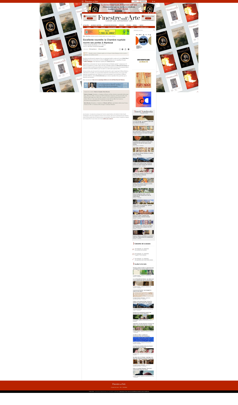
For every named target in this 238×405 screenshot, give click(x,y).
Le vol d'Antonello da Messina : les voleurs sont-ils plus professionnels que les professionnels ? (143, 279)
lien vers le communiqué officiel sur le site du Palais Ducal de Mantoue (109, 80)
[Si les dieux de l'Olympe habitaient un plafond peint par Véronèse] (143, 149)
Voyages (128, 25)
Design (135, 25)
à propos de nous (112, 12)
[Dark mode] (128, 49)
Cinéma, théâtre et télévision (143, 27)
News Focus (90, 46)
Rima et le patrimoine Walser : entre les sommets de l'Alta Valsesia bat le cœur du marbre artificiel (142, 195)
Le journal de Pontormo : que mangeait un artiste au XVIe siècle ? (142, 291)
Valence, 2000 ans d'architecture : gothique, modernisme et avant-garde (142, 206)
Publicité (132, 12)
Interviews (103, 27)
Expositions (96, 27)
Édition (126, 27)
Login (135, 1)
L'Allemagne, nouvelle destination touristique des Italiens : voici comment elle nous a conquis (143, 324)
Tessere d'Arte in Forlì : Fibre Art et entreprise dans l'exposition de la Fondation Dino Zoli (143, 226)
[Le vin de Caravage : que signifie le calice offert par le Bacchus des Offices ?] (143, 118)
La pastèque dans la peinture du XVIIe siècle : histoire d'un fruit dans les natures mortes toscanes (143, 143)
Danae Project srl (122, 391)
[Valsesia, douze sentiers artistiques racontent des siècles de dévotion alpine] (143, 180)
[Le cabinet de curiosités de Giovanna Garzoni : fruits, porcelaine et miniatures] (143, 170)
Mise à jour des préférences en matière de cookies (136, 391)
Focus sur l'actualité (112, 27)
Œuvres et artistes (96, 25)
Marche (132, 27)
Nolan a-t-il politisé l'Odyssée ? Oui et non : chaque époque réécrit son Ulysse (142, 369)
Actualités (86, 25)
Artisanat (121, 27)
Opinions (121, 25)
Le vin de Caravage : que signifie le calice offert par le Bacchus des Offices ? (143, 122)
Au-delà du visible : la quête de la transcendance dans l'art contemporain (141, 335)
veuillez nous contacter (108, 118)
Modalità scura (146, 391)
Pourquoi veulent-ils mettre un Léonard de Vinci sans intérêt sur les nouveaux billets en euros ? (143, 268)
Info (127, 12)
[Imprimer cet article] (122, 49)
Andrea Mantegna (88, 61)
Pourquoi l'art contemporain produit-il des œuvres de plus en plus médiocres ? (142, 313)
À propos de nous (115, 387)
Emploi (141, 25)
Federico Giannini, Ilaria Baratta (90, 45)
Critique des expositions (110, 25)
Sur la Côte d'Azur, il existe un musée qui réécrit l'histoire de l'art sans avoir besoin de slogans (143, 132)
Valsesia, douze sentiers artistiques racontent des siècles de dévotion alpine (142, 184)
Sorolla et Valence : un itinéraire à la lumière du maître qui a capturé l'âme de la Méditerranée (143, 236)
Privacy (126, 391)
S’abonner (143, 1)
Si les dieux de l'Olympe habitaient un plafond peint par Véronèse (143, 154)
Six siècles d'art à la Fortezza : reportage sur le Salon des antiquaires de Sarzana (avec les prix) (143, 358)
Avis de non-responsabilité (98, 46)
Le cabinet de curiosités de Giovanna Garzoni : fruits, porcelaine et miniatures (143, 174)
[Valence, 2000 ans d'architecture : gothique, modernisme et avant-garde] (143, 202)
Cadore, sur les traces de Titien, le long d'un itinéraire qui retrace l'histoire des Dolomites (142, 164)
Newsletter (121, 12)
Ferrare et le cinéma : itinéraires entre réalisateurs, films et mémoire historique (141, 216)
